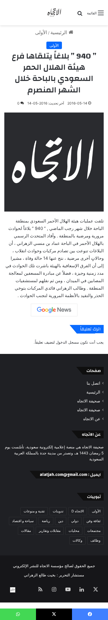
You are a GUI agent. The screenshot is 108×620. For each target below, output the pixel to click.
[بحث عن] (80, 15)
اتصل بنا (93, 383)
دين (60, 521)
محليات (74, 530)
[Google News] (54, 310)
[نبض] (26, 590)
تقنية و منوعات (34, 511)
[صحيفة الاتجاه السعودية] (54, 12)
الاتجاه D (77, 511)
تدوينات (58, 511)
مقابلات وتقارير (49, 530)
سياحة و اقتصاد (23, 521)
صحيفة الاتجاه (88, 401)
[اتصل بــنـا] (13, 590)
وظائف (95, 540)
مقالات (26, 530)
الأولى (41, 32)
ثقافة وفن (93, 521)
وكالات (77, 540)
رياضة (46, 521)
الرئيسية (59, 32)
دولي (74, 521)
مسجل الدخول (67, 342)
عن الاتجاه (91, 418)
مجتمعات (94, 530)
